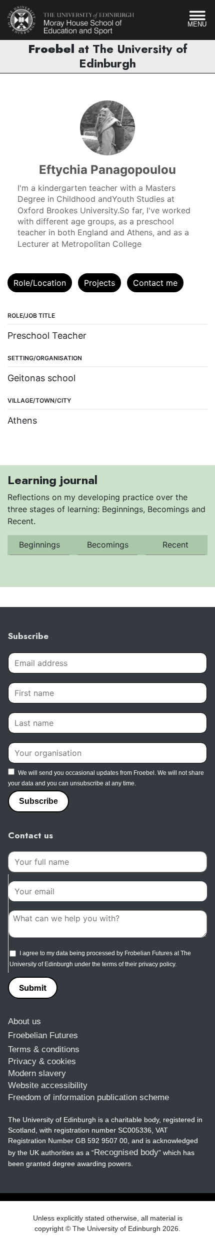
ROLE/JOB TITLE (31, 315)
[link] (71, 20)
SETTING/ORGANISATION (45, 358)
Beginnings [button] (39, 545)
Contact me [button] (155, 283)
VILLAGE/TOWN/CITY (39, 400)
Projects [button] (99, 283)
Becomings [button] (107, 545)
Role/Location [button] (40, 283)
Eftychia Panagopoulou (107, 169)
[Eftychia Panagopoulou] (108, 128)
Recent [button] (175, 545)
